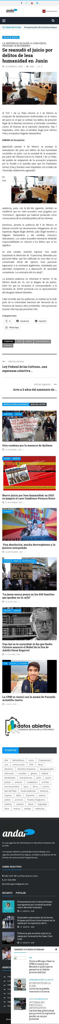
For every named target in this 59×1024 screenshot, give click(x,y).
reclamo (20, 804)
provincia (19, 799)
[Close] (56, 949)
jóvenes (18, 782)
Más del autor (38, 404)
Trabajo (16, 561)
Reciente (7, 893)
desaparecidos (47, 769)
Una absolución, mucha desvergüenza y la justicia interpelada (28, 546)
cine (6, 764)
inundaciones (26, 777)
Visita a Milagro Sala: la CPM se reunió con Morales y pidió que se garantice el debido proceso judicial (41, 967)
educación (9, 773)
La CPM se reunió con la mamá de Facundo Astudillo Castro (28, 698)
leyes (26, 786)
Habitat (45, 773)
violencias (39, 808)
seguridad (42, 804)
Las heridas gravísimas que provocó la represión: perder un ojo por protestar (42, 1010)
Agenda (31, 980)
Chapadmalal (44, 760)
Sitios (6, 808)
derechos (8, 769)
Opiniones (8, 512)
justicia (28, 341)
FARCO (11, 985)
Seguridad (23, 663)
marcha (45, 786)
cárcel (40, 764)
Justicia (6, 37)
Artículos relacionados (15, 404)
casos (31, 760)
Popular (21, 893)
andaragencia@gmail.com (16, 884)
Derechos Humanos (26, 769)
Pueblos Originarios (36, 799)
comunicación (18, 764)
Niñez (18, 795)
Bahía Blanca (18, 760)
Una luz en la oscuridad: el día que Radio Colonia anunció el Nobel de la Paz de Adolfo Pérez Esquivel (27, 647)
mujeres (8, 795)
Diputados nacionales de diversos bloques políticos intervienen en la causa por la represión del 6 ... (36, 920)
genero (34, 773)
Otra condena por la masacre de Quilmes (27, 445)
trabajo (27, 808)
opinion (42, 795)
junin (19, 341)
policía (7, 799)
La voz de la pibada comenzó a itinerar (40, 987)
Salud (30, 804)
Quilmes (8, 804)
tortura (17, 808)
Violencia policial (28, 561)
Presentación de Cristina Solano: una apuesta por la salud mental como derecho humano (34, 904)
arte (6, 760)
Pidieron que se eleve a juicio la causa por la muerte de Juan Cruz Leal (34, 936)
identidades (9, 777)
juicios (48, 777)
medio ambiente (28, 791)
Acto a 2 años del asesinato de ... (35, 389)
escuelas (22, 773)
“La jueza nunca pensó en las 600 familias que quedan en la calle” (28, 596)
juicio (38, 777)
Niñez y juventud (46, 980)
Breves (37, 980)
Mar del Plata (10, 791)
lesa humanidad (42, 341)
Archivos (7, 611)
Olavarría (30, 795)
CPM (5, 663)
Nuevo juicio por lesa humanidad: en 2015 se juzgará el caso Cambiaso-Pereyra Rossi (28, 497)
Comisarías (8, 414)
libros (35, 786)
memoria (7, 345)
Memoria (15, 37)
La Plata (45, 782)
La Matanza (32, 782)
